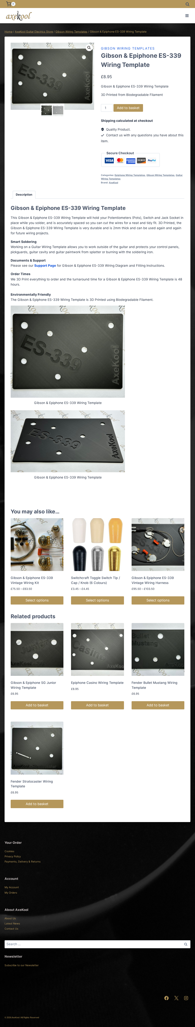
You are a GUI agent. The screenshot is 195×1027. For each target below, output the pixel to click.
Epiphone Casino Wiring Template (97, 683)
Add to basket (128, 108)
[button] (89, 47)
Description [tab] (24, 194)
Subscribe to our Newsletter (22, 965)
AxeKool (113, 182)
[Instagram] (186, 998)
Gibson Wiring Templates (128, 48)
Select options (37, 600)
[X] (176, 998)
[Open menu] (186, 15)
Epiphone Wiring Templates (130, 175)
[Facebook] (166, 998)
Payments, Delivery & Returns (23, 861)
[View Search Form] (187, 4)
